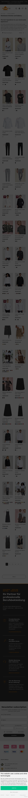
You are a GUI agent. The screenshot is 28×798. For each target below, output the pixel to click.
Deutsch (2, 795)
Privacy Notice (23, 795)
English (7, 795)
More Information (14, 792)
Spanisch (13, 795)
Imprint (25, 796)
